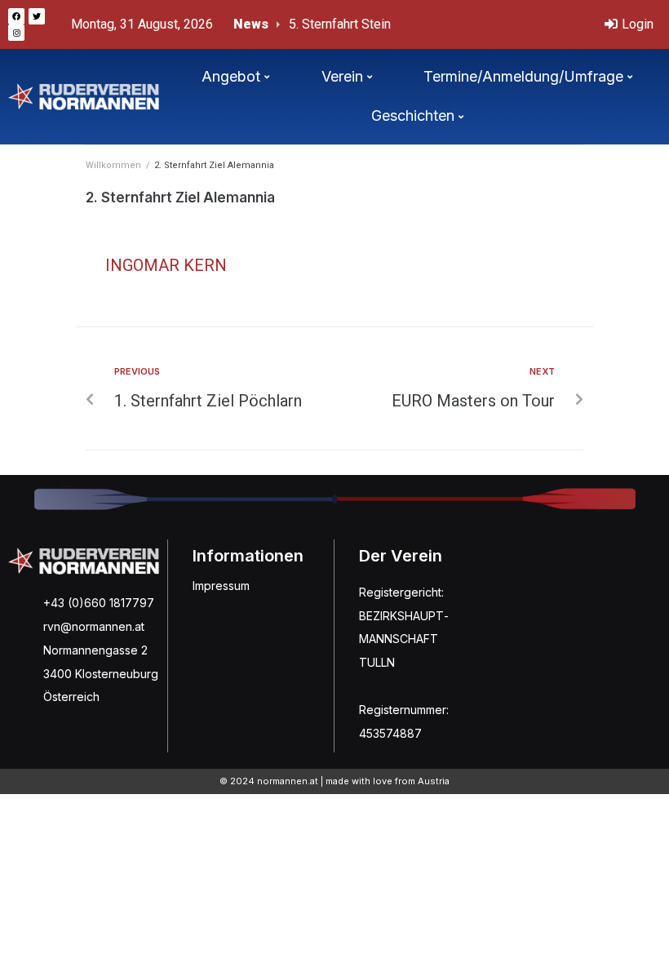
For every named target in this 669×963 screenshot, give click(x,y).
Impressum (221, 585)
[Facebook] (16, 16)
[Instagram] (16, 32)
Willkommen (113, 165)
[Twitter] (37, 16)
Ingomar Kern (166, 265)
